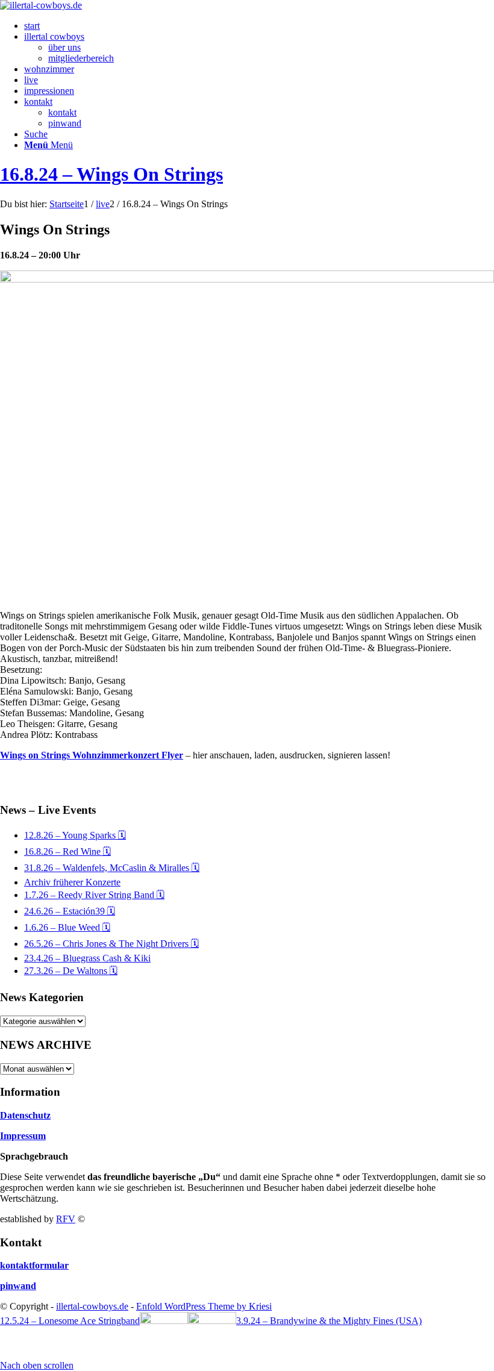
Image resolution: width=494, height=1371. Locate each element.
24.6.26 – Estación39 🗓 (69, 911)
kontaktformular (34, 1265)
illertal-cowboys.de (92, 1306)
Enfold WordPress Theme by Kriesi (204, 1306)
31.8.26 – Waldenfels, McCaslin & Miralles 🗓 (111, 868)
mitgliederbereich (81, 58)
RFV (65, 1219)
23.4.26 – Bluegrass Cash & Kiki (87, 958)
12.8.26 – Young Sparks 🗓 (75, 835)
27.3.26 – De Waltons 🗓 (70, 971)
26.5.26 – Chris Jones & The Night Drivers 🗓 (111, 943)
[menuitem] (259, 25)
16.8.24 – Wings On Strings (111, 174)
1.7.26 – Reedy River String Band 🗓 (94, 895)
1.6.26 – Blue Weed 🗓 (67, 927)
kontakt (62, 112)
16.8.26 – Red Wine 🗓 (67, 851)
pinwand (64, 123)
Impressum (23, 1136)
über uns (64, 47)
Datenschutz (25, 1115)
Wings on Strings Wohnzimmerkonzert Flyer (91, 755)
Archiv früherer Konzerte (72, 882)
